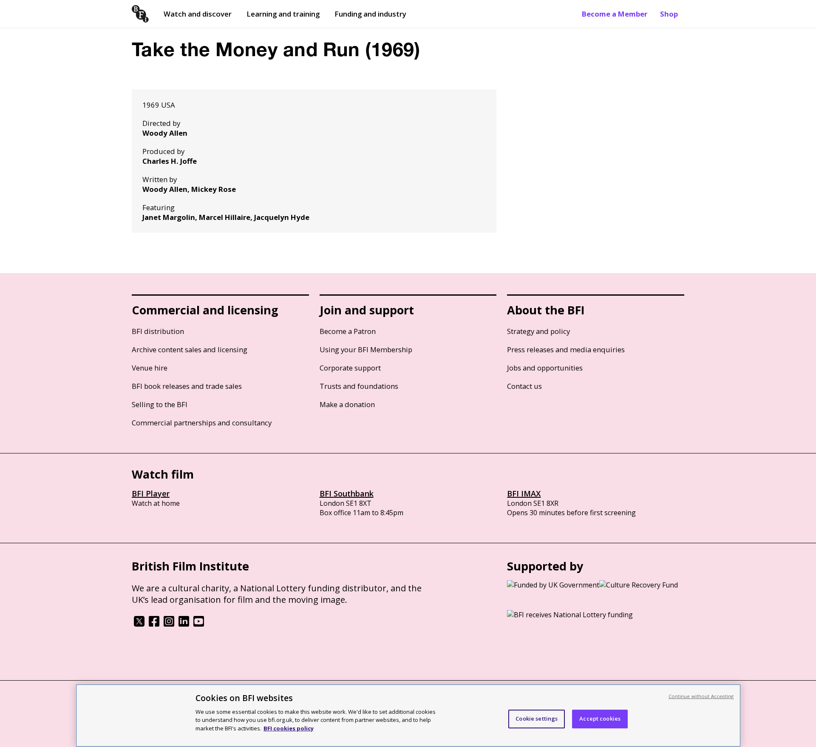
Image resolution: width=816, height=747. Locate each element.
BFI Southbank (347, 493)
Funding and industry (370, 14)
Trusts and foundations (359, 386)
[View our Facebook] (154, 624)
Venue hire (149, 368)
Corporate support (350, 368)
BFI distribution (158, 331)
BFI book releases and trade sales (187, 386)
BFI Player (151, 493)
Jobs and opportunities (545, 368)
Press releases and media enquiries (566, 349)
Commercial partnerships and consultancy (202, 423)
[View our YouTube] (198, 624)
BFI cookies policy (289, 728)
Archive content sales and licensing (189, 349)
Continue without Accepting (701, 696)
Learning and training (283, 14)
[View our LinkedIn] (183, 624)
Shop (669, 14)
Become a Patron (348, 331)
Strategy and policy (538, 331)
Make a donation (347, 404)
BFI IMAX (524, 493)
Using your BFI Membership (366, 349)
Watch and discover (198, 14)
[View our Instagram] (169, 624)
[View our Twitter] (139, 624)
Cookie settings (537, 718)
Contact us (524, 386)
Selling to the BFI (159, 404)
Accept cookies (599, 718)
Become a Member (614, 14)
